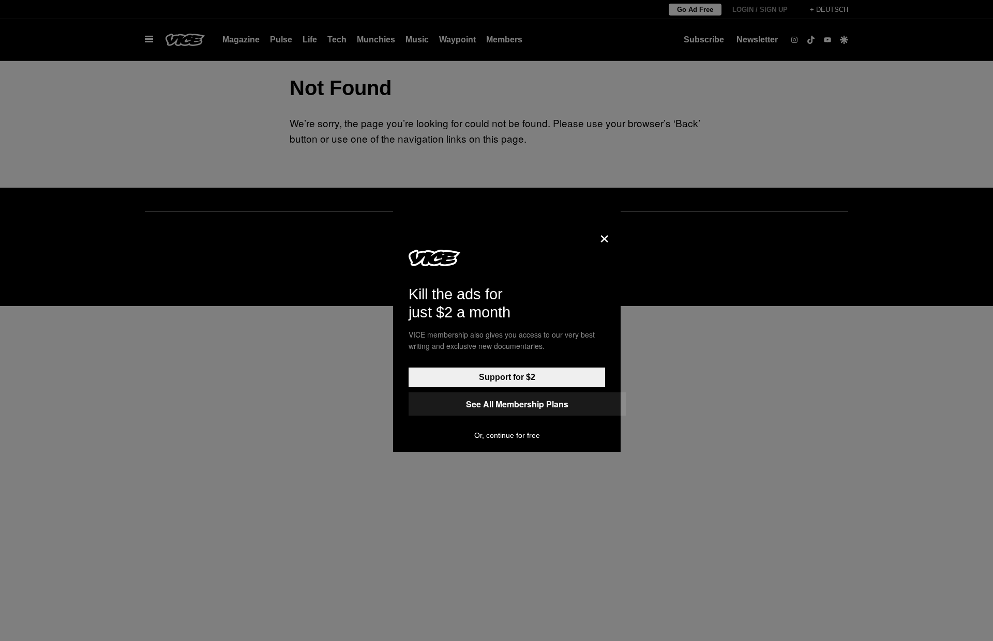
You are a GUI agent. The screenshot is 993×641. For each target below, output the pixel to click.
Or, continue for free (507, 435)
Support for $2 (507, 377)
